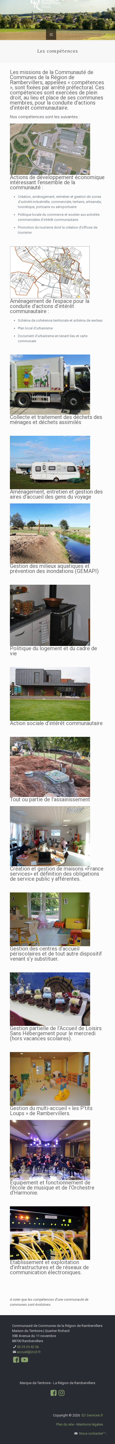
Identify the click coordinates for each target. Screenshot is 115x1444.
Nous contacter (91, 1433)
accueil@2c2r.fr (29, 1352)
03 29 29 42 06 (28, 1347)
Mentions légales (89, 1424)
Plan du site (65, 1424)
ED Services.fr (92, 1415)
